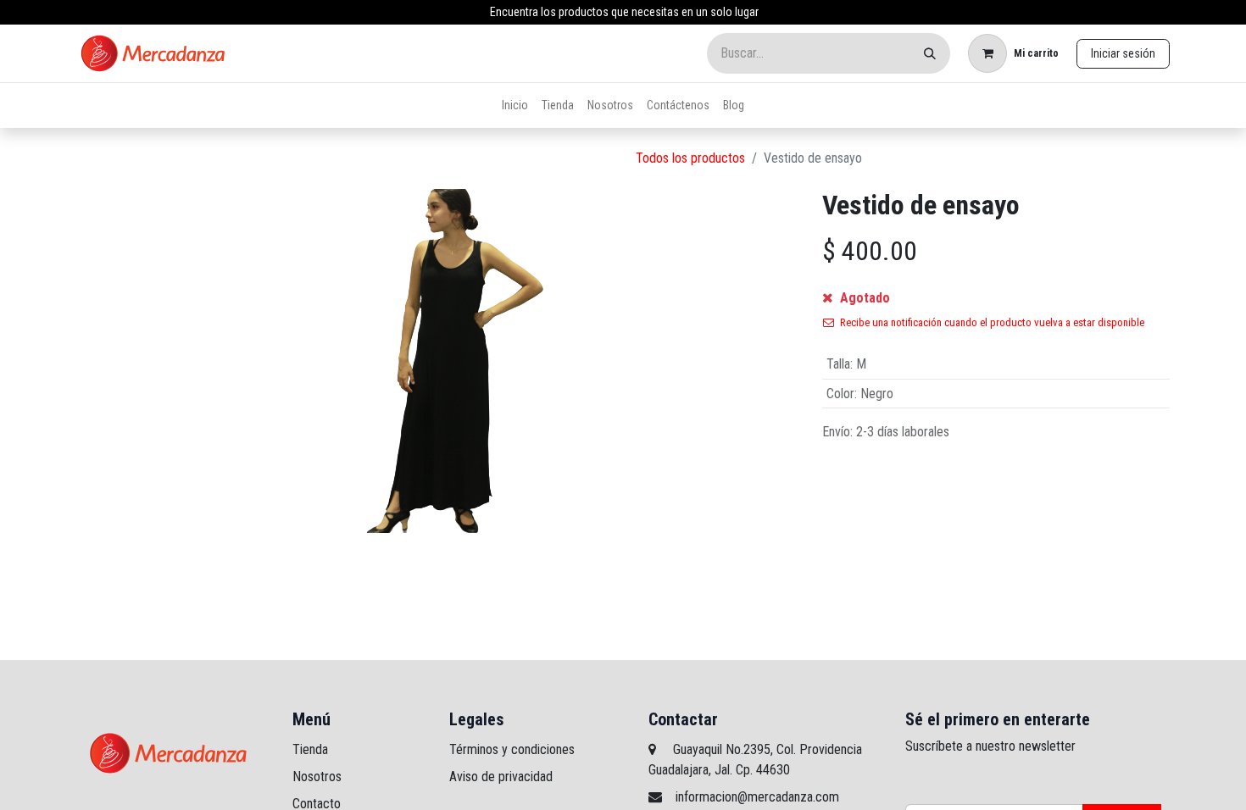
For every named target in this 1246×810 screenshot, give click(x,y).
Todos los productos (690, 158)
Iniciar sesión (1123, 53)
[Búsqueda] (929, 53)
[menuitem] (515, 105)
